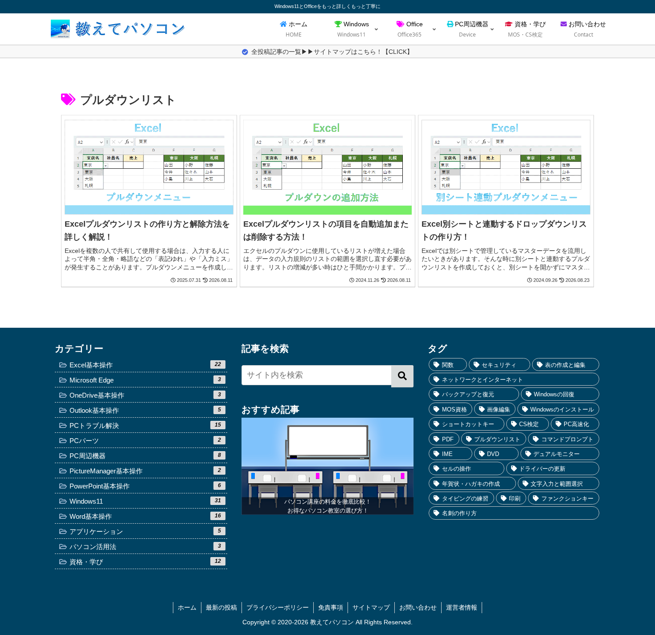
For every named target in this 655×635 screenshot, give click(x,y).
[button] (402, 376)
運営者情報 (461, 607)
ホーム (187, 607)
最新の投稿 (221, 607)
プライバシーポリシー (277, 607)
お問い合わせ (418, 607)
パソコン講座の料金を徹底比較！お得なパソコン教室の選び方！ (327, 506)
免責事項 (330, 607)
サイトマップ (371, 607)
